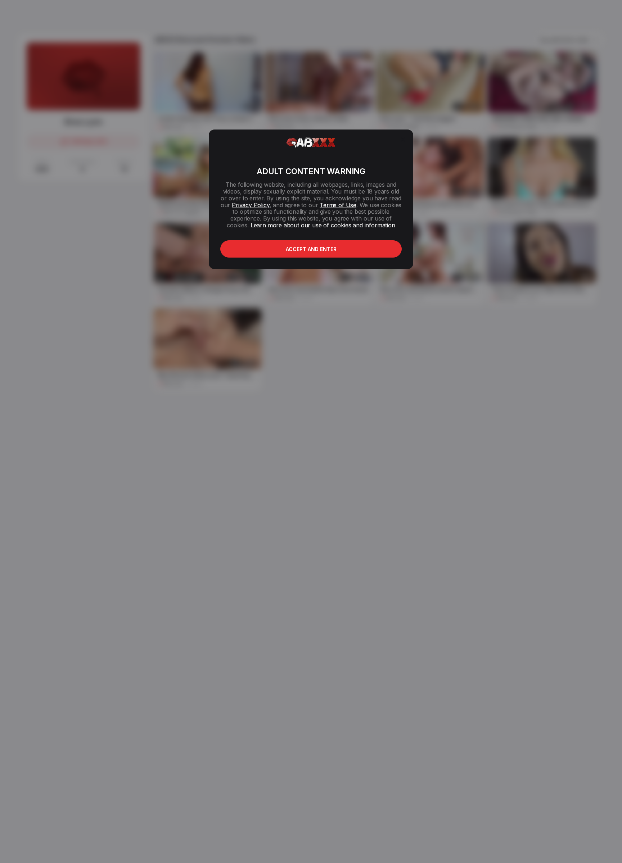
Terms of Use (338, 205)
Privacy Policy (250, 205)
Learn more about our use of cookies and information (323, 225)
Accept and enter (311, 249)
